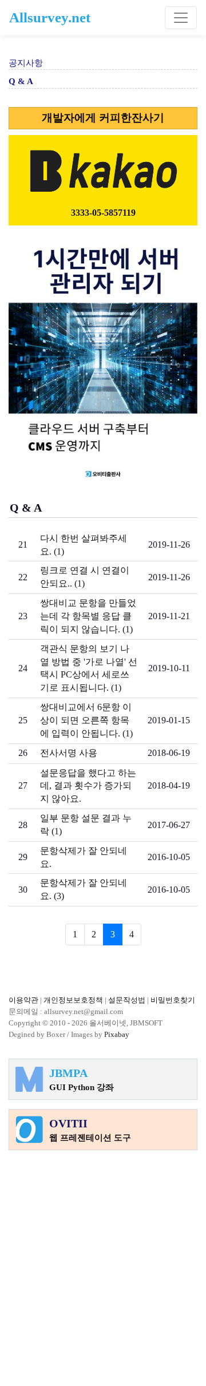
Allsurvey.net (49, 17)
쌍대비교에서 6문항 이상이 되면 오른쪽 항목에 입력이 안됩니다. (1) (86, 720)
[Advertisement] (103, 1262)
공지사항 (26, 63)
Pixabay (116, 1034)
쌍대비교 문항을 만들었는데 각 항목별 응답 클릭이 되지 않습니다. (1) (88, 616)
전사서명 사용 (68, 753)
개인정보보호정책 (73, 1000)
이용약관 (23, 1000)
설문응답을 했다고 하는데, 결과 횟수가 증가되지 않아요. (88, 786)
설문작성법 (126, 1000)
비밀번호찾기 (172, 1000)
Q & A (21, 81)
